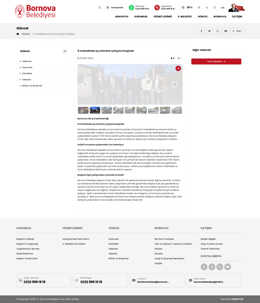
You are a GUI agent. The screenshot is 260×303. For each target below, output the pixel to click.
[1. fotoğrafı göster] (83, 110)
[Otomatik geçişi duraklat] (178, 68)
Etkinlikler (27, 73)
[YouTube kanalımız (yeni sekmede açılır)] (225, 31)
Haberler (27, 61)
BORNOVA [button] (220, 16)
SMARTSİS (237, 299)
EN (222, 7)
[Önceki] (85, 84)
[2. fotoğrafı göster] (95, 110)
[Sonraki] (175, 84)
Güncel (26, 33)
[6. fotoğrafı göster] (141, 110)
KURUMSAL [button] (141, 16)
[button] (99, 7)
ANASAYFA (121, 16)
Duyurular (27, 67)
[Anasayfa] (35, 12)
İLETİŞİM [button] (237, 16)
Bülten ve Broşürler (32, 85)
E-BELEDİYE (185, 16)
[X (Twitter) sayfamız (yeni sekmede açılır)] (207, 7)
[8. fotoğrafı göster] (165, 110)
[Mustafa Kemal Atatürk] (236, 7)
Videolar (26, 79)
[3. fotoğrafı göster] (106, 110)
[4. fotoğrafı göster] (118, 110)
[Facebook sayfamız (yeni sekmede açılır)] (199, 7)
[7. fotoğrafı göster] (153, 110)
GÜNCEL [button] (203, 16)
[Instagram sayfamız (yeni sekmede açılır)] (214, 7)
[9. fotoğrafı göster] (176, 110)
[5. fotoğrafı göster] (130, 110)
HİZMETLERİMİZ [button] (163, 16)
